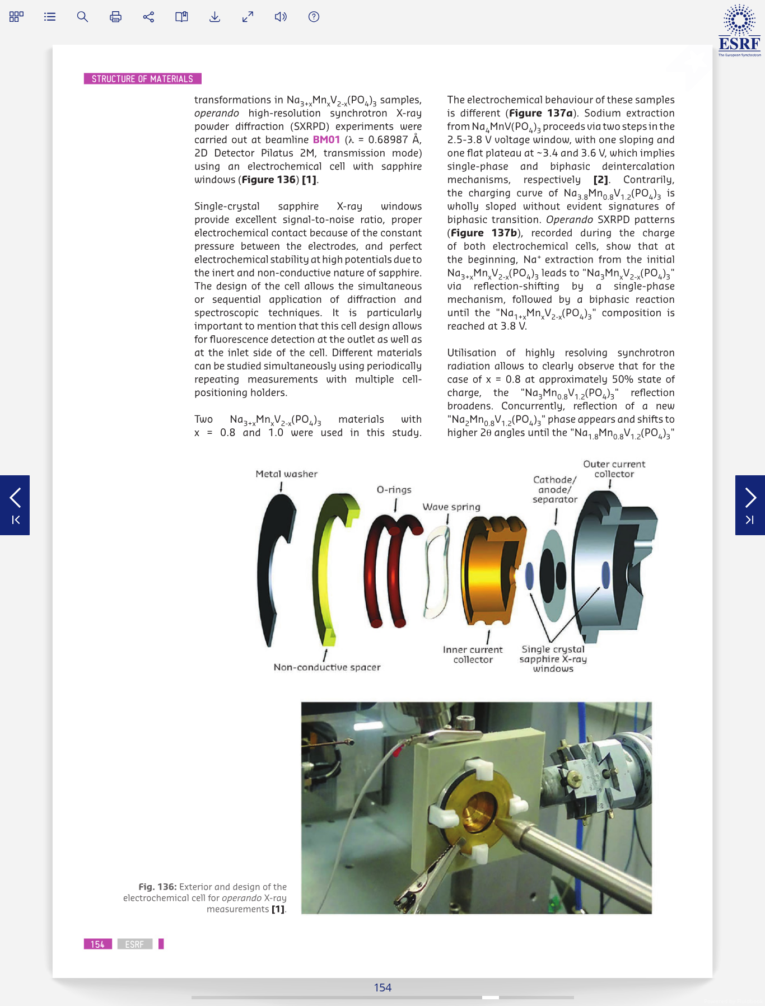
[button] (16, 17)
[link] (326, 139)
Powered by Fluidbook (733, 1001)
